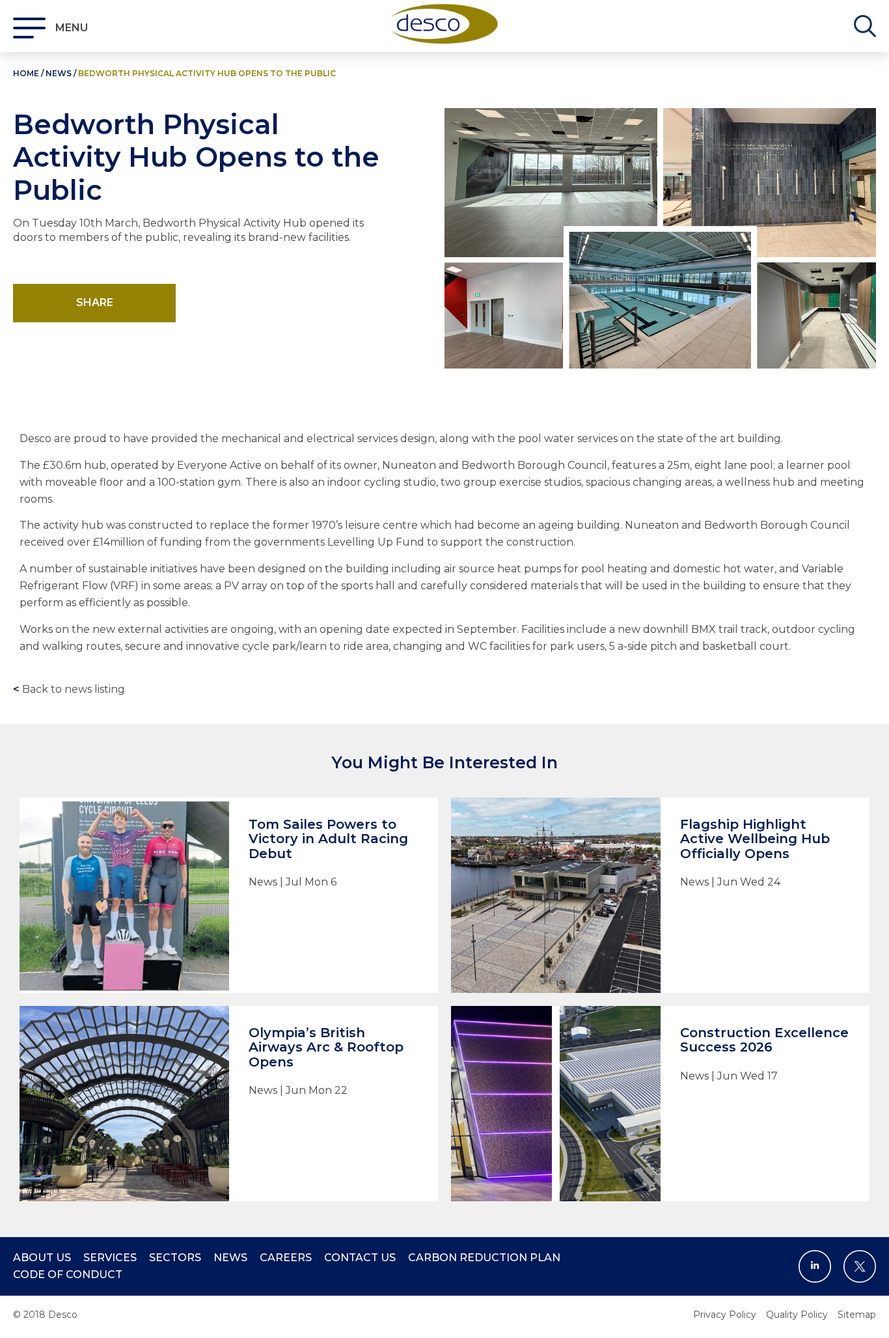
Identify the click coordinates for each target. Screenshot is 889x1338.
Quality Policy (797, 1314)
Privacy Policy (724, 1314)
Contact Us (360, 1257)
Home (26, 73)
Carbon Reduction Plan (484, 1257)
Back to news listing (69, 689)
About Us (42, 1257)
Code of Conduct (67, 1274)
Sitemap (857, 1314)
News (59, 73)
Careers (286, 1257)
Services (110, 1257)
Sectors (175, 1257)
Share (94, 302)
